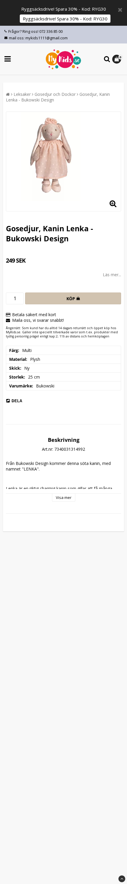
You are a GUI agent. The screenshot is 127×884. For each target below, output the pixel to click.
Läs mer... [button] (112, 274)
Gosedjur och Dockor (55, 94)
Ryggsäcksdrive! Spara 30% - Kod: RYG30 (65, 19)
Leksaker (22, 94)
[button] (117, 59)
